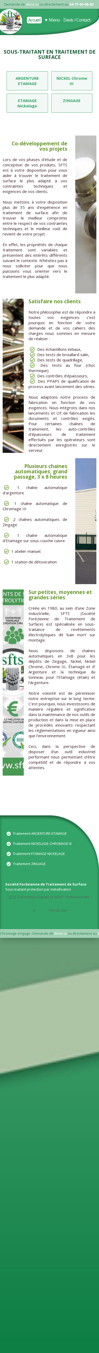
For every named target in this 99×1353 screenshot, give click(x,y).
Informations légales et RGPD (40, 897)
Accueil (34, 20)
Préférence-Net (77, 897)
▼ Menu (52, 20)
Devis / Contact (76, 20)
